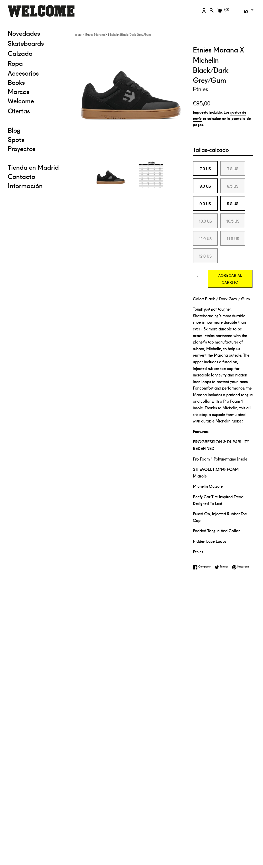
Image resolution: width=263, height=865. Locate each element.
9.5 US (232, 203)
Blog (14, 129)
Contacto (21, 176)
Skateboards (37, 43)
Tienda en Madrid (33, 167)
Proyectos (21, 148)
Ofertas (37, 110)
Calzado (20, 53)
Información (25, 185)
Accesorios (23, 72)
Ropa (37, 63)
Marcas (19, 91)
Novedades (24, 33)
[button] (248, 10)
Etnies (200, 89)
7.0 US (205, 168)
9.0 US (205, 203)
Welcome (21, 100)
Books (16, 82)
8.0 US (205, 186)
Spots (16, 139)
